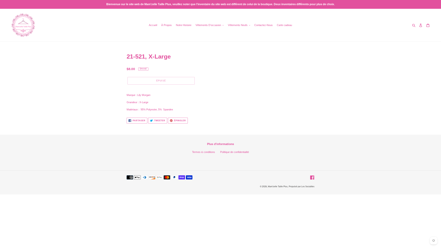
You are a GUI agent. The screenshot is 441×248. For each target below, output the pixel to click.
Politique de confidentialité (234, 152)
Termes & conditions (203, 152)
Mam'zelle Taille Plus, (278, 186)
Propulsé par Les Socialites (301, 186)
